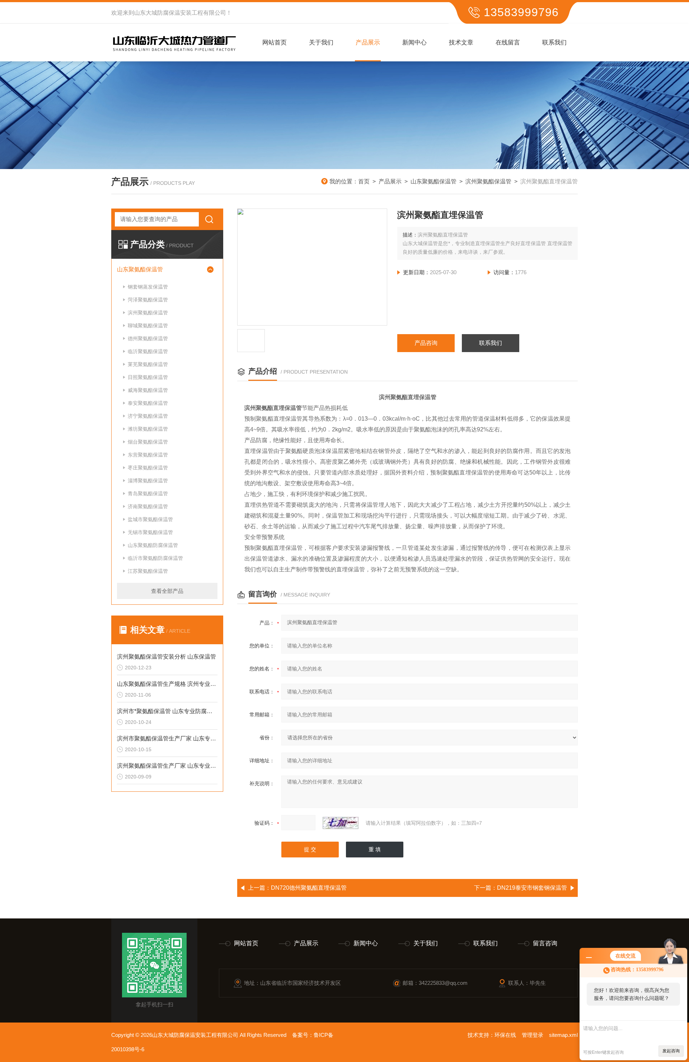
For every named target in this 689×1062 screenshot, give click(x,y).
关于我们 (321, 42)
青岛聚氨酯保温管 (148, 493)
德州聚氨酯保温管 (148, 338)
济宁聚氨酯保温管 (148, 416)
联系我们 (554, 42)
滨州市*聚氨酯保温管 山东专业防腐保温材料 (167, 711)
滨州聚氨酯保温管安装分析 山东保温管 (166, 657)
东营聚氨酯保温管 (148, 455)
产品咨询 (425, 343)
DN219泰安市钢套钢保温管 (532, 888)
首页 (364, 181)
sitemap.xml (563, 1035)
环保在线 (505, 1035)
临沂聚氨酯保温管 (148, 351)
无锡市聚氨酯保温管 (150, 532)
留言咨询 (545, 943)
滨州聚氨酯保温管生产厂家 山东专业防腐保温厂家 (167, 766)
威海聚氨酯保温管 (148, 390)
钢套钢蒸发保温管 (148, 287)
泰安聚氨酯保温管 (148, 403)
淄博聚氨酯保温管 (148, 480)
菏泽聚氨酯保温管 (148, 300)
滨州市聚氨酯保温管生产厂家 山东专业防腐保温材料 (167, 738)
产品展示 (368, 42)
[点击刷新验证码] (340, 823)
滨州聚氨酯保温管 (488, 181)
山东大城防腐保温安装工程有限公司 (180, 13)
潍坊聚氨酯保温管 (148, 429)
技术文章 (461, 42)
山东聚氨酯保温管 (433, 181)
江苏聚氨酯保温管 (148, 571)
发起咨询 (671, 1050)
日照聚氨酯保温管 (148, 377)
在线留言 (508, 42)
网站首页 (274, 42)
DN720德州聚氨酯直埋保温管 (309, 888)
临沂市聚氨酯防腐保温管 (155, 558)
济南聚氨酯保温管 (148, 506)
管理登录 (532, 1035)
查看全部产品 (167, 591)
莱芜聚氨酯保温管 (148, 364)
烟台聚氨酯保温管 (148, 442)
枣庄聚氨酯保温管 (148, 468)
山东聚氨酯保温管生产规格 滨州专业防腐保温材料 (167, 684)
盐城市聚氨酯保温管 (150, 519)
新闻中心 (414, 42)
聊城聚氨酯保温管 (148, 325)
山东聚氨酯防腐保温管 (153, 545)
